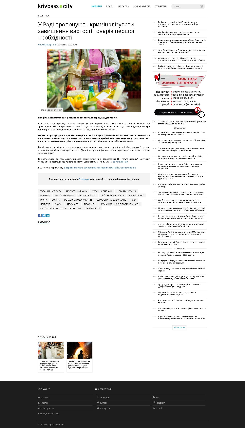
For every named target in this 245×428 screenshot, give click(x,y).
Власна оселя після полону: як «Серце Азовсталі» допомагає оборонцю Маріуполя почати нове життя (182, 42)
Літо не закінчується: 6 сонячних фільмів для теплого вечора (182, 309)
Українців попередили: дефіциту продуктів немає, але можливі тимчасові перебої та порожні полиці (180, 193)
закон (58, 204)
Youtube (160, 408)
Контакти (43, 402)
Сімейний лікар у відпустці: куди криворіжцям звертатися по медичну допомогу (178, 33)
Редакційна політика (48, 413)
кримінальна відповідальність (120, 204)
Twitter (103, 402)
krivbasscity (136, 195)
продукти (73, 204)
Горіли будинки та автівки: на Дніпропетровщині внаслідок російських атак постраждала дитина (180, 67)
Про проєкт (44, 397)
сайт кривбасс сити (112, 195)
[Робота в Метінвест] (180, 95)
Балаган (123, 6)
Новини (96, 6)
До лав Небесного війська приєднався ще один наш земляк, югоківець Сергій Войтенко (181, 225)
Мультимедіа (141, 6)
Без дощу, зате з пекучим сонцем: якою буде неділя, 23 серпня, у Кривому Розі (182, 141)
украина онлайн (102, 191)
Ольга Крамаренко (47, 44)
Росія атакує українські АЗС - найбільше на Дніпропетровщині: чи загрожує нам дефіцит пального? (178, 24)
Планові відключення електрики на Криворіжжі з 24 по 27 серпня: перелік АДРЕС (181, 133)
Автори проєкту (46, 408)
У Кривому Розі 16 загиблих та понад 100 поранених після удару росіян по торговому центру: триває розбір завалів (181, 234)
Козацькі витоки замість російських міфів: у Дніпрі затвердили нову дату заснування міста (180, 157)
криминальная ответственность (60, 208)
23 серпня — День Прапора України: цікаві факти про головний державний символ (182, 123)
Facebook (104, 397)
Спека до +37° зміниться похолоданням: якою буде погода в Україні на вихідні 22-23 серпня (181, 254)
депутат (45, 204)
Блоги (110, 6)
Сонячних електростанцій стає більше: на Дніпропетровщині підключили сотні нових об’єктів (181, 59)
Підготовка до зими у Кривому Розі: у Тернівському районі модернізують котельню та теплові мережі (181, 217)
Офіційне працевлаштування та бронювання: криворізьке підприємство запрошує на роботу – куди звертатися (180, 176)
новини (45, 195)
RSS (157, 397)
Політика (43, 15)
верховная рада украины (112, 199)
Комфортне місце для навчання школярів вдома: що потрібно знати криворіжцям (181, 262)
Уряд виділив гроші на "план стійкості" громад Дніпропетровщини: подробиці (179, 286)
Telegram (84, 179)
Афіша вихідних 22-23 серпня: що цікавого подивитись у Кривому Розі (177, 293)
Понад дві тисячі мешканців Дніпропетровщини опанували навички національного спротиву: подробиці (180, 166)
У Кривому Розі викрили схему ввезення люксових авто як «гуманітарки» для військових (181, 149)
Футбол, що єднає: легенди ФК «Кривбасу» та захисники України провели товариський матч (179, 201)
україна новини (64, 195)
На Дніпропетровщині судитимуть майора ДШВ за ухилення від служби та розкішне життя (181, 278)
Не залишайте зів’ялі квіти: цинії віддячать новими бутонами (181, 301)
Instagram (105, 408)
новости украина (76, 191)
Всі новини (179, 327)
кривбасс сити (87, 195)
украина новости (50, 191)
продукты (90, 204)
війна (43, 199)
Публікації (161, 6)
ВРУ (133, 199)
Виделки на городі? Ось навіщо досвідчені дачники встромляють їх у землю (181, 243)
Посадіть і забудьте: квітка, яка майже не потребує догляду (181, 185)
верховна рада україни (78, 199)
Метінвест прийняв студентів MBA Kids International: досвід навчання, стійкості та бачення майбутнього (181, 209)
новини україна (126, 191)
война (55, 199)
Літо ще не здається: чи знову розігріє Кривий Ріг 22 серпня (181, 270)
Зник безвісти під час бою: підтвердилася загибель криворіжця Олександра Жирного (181, 51)
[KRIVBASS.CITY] (55, 6)
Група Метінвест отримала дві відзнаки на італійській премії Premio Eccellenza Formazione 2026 (181, 317)
